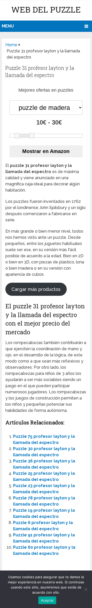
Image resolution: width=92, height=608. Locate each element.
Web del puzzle (46, 9)
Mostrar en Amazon (46, 151)
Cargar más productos (36, 289)
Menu (8, 26)
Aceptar (47, 600)
